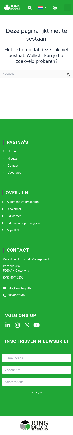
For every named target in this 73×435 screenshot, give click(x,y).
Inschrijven (36, 392)
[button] (67, 7)
